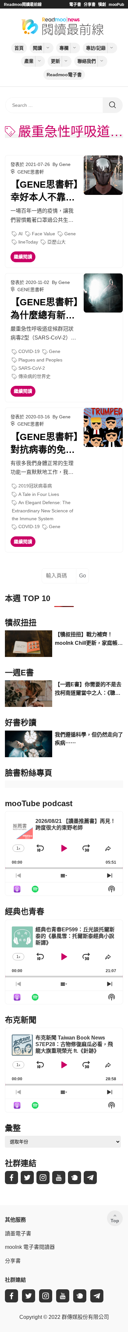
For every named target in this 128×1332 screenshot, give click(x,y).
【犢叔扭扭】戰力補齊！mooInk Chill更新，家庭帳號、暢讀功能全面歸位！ (86, 639)
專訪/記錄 (96, 48)
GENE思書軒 (30, 172)
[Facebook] (11, 1177)
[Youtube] (58, 1177)
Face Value (43, 233)
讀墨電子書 (18, 1233)
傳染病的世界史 (34, 376)
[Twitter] (27, 1177)
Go (82, 575)
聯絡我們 (86, 61)
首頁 (19, 48)
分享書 (90, 4)
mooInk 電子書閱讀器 (30, 1247)
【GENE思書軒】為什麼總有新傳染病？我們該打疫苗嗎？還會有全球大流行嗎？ (44, 309)
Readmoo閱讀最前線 (23, 4)
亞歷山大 (56, 242)
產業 (28, 61)
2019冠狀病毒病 (35, 485)
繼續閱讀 (23, 256)
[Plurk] (74, 1177)
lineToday (28, 242)
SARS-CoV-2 (31, 368)
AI (20, 233)
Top (115, 1220)
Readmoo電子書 (64, 74)
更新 (55, 61)
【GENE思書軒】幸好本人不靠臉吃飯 (44, 191)
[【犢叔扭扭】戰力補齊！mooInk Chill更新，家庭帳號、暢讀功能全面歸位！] (28, 643)
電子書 (75, 4)
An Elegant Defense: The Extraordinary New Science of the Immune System (42, 510)
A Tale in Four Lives (38, 494)
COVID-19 (29, 351)
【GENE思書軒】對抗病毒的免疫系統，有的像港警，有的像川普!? (44, 444)
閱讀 (37, 48)
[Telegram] (90, 1177)
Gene (70, 233)
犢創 (102, 4)
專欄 (64, 48)
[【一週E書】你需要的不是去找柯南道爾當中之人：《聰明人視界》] (28, 693)
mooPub (116, 4)
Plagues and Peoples (40, 359)
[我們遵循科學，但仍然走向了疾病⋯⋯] (28, 744)
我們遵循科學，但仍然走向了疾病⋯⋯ (89, 739)
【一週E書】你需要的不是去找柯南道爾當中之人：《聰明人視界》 (88, 689)
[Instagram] (43, 1177)
